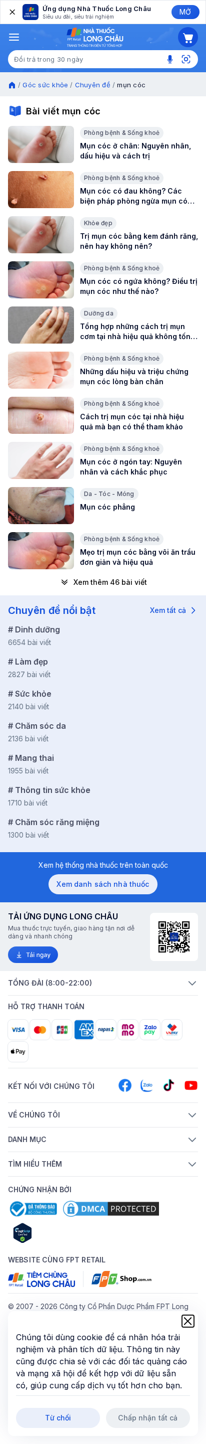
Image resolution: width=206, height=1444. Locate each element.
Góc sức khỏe (45, 85)
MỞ (185, 12)
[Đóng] (11, 12)
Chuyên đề (92, 85)
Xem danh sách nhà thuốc (102, 884)
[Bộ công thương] (32, 1209)
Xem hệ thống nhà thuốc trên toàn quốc (103, 865)
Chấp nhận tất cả (148, 1417)
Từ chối (58, 1417)
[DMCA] (111, 1209)
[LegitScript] (58, 1233)
